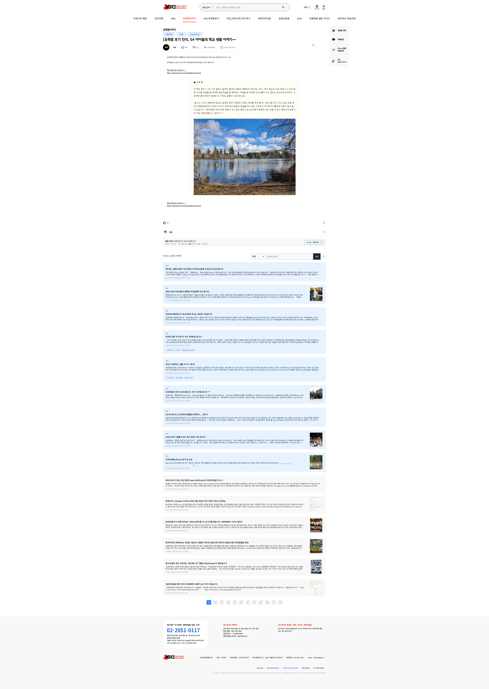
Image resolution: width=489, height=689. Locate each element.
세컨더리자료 (264, 18)
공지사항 (159, 18)
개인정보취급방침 (273, 668)
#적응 (178, 350)
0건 (196, 47)
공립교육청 (284, 18)
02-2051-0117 (183, 630)
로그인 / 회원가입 (313, 242)
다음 (273, 602)
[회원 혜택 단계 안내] (307, 7)
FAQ (173, 18)
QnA (299, 18)
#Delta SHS (189, 378)
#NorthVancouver (188, 350)
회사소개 (260, 668)
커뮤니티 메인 (140, 18)
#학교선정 (179, 378)
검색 (316, 256)
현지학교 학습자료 (347, 18)
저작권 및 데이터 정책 (290, 668)
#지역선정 (170, 378)
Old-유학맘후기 (211, 18)
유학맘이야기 (189, 18)
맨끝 (280, 602)
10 (267, 602)
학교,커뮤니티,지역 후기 (238, 18)
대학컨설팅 (306, 668)
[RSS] (324, 256)
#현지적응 (170, 350)
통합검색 (206, 7)
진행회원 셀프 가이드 (319, 18)
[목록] (313, 45)
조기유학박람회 (318, 668)
